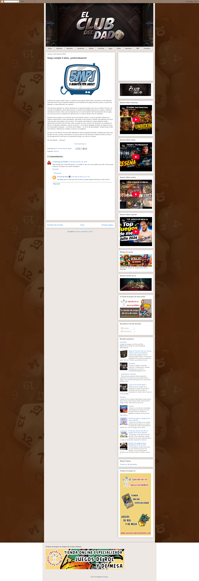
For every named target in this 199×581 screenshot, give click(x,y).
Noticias (59, 48)
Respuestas (58, 173)
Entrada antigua (107, 225)
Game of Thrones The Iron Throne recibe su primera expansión (140, 352)
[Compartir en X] (81, 149)
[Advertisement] (136, 66)
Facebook (80, 48)
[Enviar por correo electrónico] (77, 149)
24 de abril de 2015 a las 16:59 (78, 162)
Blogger (105, 577)
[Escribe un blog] (79, 149)
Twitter (91, 48)
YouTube (101, 48)
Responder (55, 169)
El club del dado (62, 176)
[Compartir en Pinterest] (86, 149)
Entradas (125, 328)
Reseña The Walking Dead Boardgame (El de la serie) (137, 444)
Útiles (119, 48)
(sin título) (123, 342)
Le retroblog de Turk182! (60, 162)
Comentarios (126, 331)
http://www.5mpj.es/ (80, 144)
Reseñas (70, 48)
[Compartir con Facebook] (84, 149)
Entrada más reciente (55, 225)
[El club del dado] (135, 95)
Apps (110, 48)
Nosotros (128, 48)
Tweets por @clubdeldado (128, 464)
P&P (137, 48)
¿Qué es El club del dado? (137, 385)
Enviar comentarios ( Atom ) (84, 231)
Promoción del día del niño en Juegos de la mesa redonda (138, 431)
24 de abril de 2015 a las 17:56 (80, 176)
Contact (131, 406)
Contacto (147, 48)
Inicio (50, 48)
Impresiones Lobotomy (128, 374)
